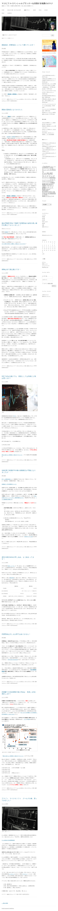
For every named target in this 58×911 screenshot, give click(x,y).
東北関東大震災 (47, 192)
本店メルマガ (45, 221)
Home (3, 10)
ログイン (44, 262)
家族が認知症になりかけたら (12, 109)
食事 (53, 196)
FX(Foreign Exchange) (13, 659)
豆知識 (45, 194)
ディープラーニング (45, 179)
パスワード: (44, 279)
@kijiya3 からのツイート (47, 235)
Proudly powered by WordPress (8, 908)
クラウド (44, 174)
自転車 (34, 10)
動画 (47, 184)
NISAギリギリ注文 (28, 536)
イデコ (24, 719)
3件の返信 (4, 475)
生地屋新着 (52, 193)
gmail (55, 166)
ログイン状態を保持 (48, 283)
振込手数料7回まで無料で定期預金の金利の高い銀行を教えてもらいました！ (19, 224)
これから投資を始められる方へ (48, 75)
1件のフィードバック (6, 228)
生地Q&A (45, 193)
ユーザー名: (44, 276)
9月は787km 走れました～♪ (48, 132)
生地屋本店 (9, 13)
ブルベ (52, 179)
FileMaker (51, 166)
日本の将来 (45, 190)
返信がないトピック (46, 296)
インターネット (45, 213)
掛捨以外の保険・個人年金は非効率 (14, 10)
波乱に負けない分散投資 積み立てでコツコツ (12, 454)
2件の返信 (4, 48)
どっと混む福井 (47, 173)
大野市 (44, 185)
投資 (33, 99)
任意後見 (14, 136)
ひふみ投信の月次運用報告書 (8, 840)
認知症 (9, 116)
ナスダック (24, 874)
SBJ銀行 (6, 232)
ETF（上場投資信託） (7, 479)
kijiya (47, 144)
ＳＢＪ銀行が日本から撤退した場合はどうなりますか (13, 243)
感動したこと (47, 187)
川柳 (53, 185)
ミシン (43, 182)
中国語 (52, 182)
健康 (43, 184)
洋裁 (53, 192)
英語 (43, 194)
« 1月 (43, 253)
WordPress (45, 168)
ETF (14, 416)
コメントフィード (45, 265)
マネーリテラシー (28, 99)
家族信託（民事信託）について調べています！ (18, 45)
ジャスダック (12, 874)
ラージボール (47, 182)
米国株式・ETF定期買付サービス (9, 484)
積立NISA (12, 577)
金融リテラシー (27, 10)
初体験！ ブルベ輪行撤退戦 (48, 134)
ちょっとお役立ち (20, 99)
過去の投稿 (5, 903)
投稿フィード (45, 263)
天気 (50, 185)
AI (42, 166)
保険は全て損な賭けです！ (11, 269)
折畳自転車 (48, 189)
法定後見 (9, 136)
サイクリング (48, 176)
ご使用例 (51, 167)
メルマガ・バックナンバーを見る (49, 52)
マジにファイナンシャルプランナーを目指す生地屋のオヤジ (27, 3)
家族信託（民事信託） (13, 94)
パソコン (44, 214)
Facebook (46, 166)
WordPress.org (45, 267)
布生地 (40, 10)
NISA (28, 719)
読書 (43, 225)
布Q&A (3, 13)
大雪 (48, 185)
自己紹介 (46, 10)
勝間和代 (51, 184)
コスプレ (50, 174)
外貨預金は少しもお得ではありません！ (16, 634)
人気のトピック (45, 294)
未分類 (43, 218)
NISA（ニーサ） (11, 565)
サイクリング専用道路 (49, 178)
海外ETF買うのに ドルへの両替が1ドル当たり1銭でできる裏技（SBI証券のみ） (49, 85)
